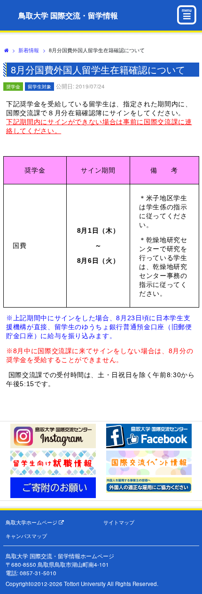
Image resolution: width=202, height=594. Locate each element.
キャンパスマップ (26, 535)
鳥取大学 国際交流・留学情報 (68, 15)
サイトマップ (118, 522)
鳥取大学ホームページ (32, 522)
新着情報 (28, 50)
